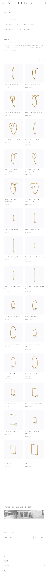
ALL (5, 19)
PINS (19, 29)
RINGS (18, 25)
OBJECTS (27, 29)
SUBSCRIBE (38, 537)
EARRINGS (8, 25)
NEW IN (13, 19)
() (40, 3)
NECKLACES (29, 25)
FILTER (41, 60)
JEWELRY (7, 13)
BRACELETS (8, 29)
